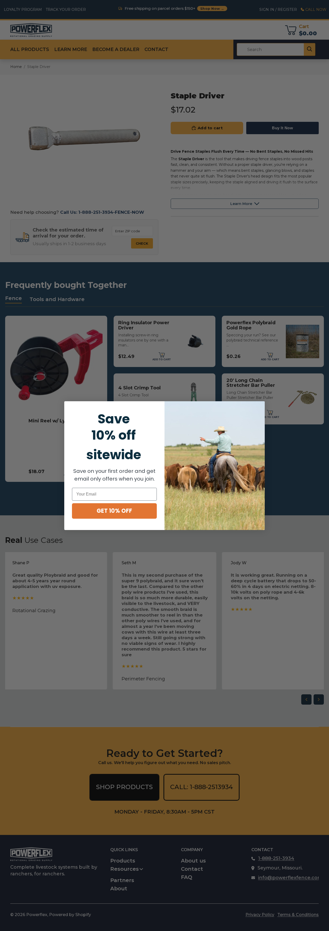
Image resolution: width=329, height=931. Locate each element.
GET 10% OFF (114, 511)
